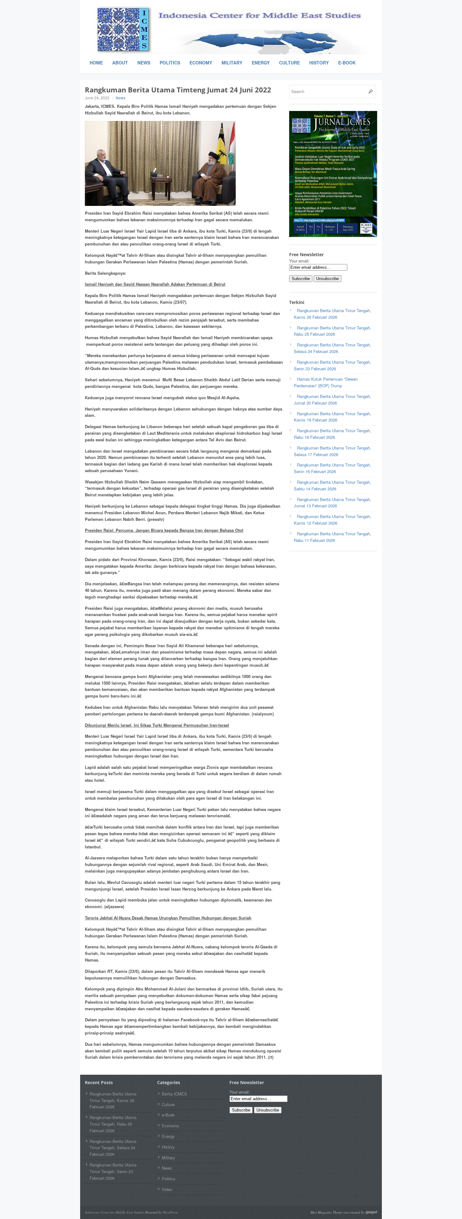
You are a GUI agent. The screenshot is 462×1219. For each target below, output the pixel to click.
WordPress (170, 1212)
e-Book (347, 62)
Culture (289, 62)
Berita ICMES (174, 1094)
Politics (170, 62)
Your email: (299, 261)
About (120, 62)
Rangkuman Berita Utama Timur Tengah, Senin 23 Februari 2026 (113, 1171)
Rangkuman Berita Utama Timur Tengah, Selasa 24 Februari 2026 (113, 1147)
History (319, 62)
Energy (261, 62)
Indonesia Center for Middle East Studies (114, 1212)
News (143, 62)
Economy (201, 62)
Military (232, 62)
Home (96, 62)
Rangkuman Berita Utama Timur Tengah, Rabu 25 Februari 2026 (113, 1124)
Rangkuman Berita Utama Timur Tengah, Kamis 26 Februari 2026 (113, 1100)
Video (167, 1189)
